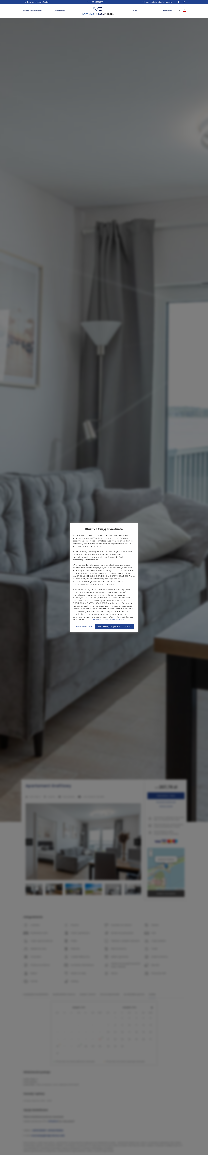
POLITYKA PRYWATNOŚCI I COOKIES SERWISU (104, 619)
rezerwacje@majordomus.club (159, 2)
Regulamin (167, 10)
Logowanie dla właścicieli (38, 2)
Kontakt (133, 10)
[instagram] (185, 2)
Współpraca (59, 10)
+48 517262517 (97, 2)
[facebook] (179, 2)
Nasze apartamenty (32, 10)
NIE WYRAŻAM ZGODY (85, 626)
